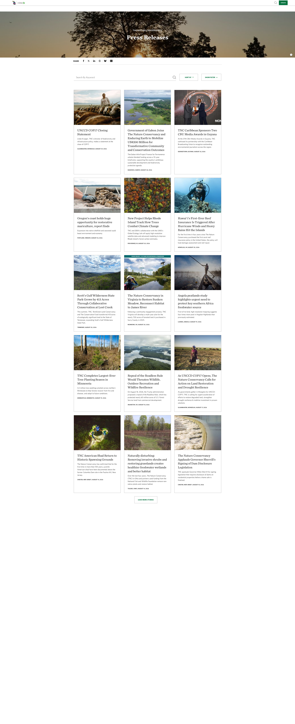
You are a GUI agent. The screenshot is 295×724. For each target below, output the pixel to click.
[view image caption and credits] (291, 54)
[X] (89, 61)
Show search (275, 2)
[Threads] (100, 61)
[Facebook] (83, 61)
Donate (283, 2)
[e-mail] (111, 61)
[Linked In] (94, 61)
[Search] (174, 77)
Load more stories (146, 500)
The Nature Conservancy (147, 30)
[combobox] (189, 77)
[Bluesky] (105, 61)
